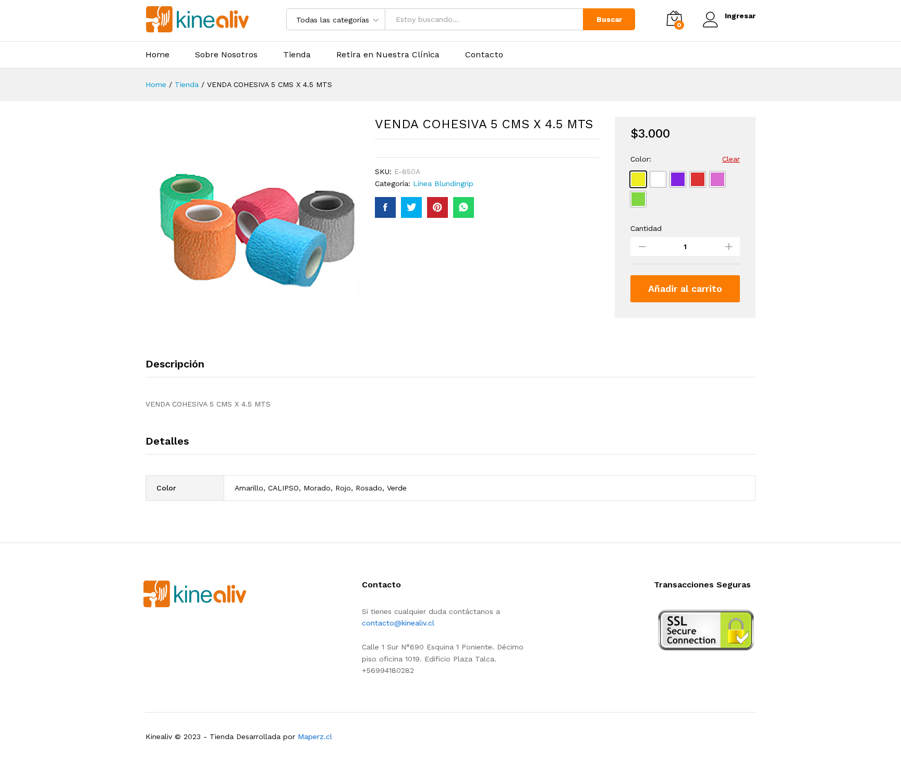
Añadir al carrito (685, 288)
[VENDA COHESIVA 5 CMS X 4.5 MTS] (385, 207)
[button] (638, 179)
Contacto (484, 55)
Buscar (609, 19)
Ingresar (740, 15)
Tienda (297, 55)
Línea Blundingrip (443, 183)
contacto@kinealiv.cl (398, 623)
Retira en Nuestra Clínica (388, 55)
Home (157, 55)
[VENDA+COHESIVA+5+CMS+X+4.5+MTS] (411, 207)
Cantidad (646, 228)
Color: (640, 159)
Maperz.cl (315, 736)
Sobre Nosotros (226, 55)
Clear (731, 159)
